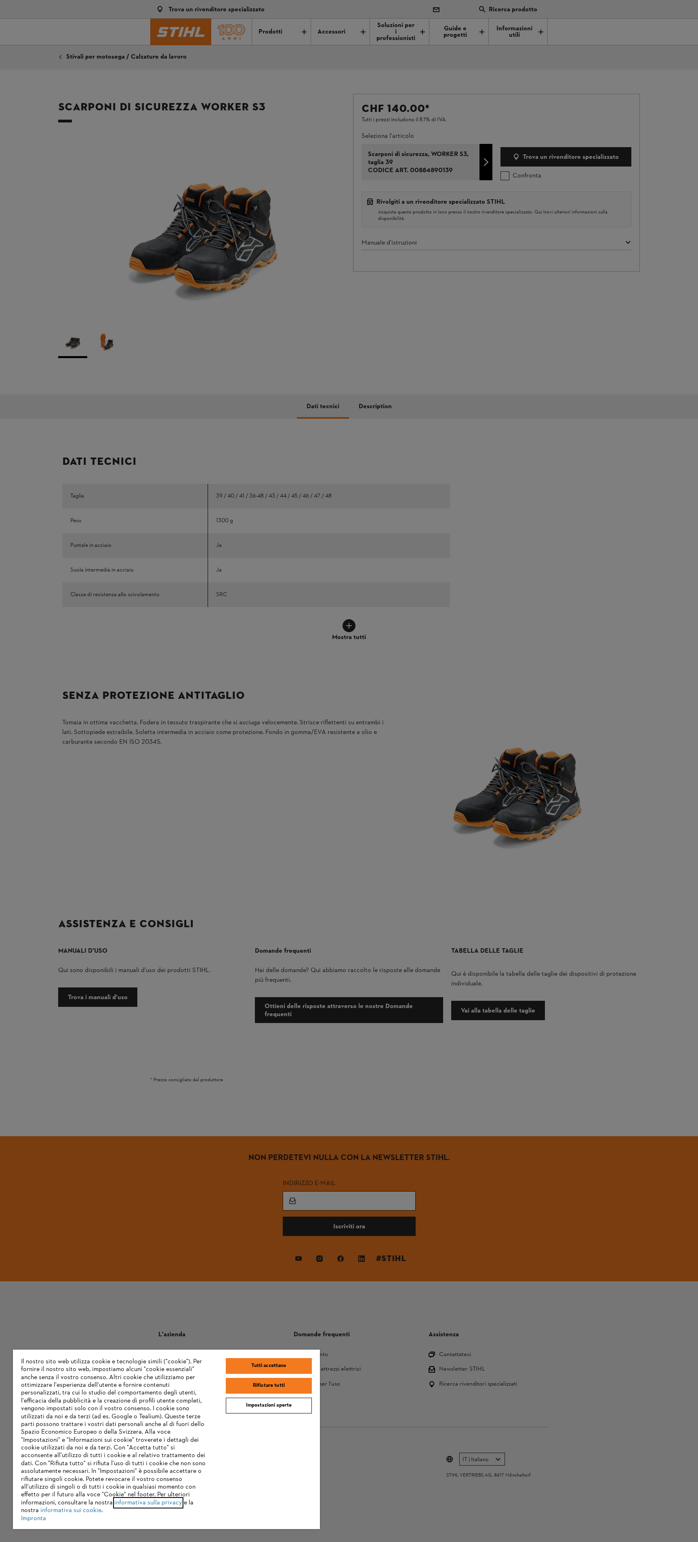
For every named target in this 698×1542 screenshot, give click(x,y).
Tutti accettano (268, 1365)
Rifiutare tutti (269, 1385)
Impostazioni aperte (269, 1405)
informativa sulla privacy (148, 1502)
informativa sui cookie (70, 1510)
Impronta (33, 1518)
